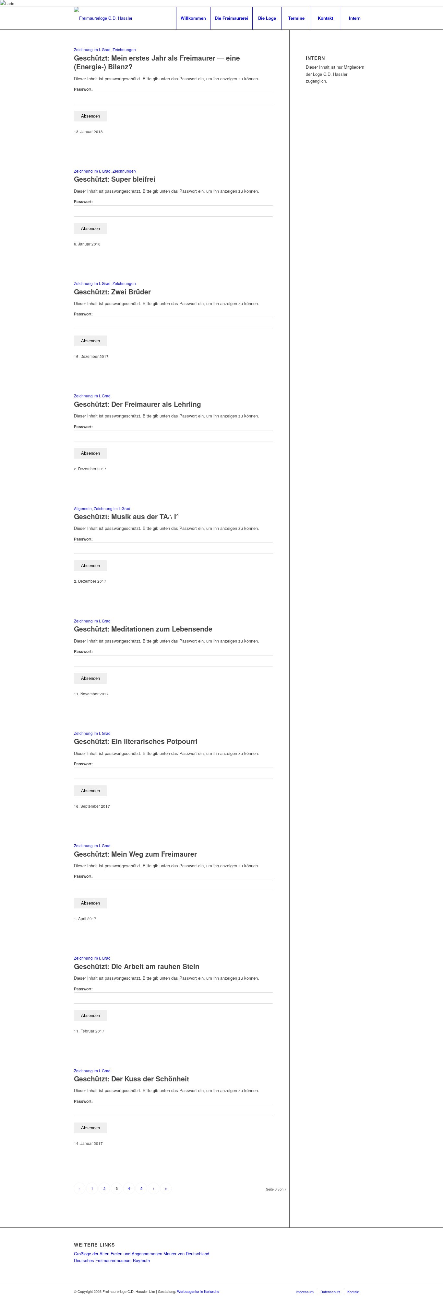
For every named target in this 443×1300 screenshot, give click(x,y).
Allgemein (83, 508)
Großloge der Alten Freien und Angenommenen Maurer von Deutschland (141, 1253)
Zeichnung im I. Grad (92, 49)
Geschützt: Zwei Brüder (112, 291)
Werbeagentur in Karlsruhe (198, 1291)
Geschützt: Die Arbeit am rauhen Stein (136, 966)
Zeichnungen (124, 49)
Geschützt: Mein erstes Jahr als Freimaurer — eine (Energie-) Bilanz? (157, 62)
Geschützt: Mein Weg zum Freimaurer (135, 854)
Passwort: (83, 89)
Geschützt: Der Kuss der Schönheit (131, 1078)
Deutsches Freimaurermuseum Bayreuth (112, 1260)
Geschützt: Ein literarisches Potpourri (136, 741)
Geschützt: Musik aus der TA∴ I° (126, 516)
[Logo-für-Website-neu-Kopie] (103, 18)
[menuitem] (193, 18)
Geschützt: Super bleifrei (114, 179)
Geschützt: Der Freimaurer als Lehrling (137, 404)
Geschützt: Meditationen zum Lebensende (143, 628)
